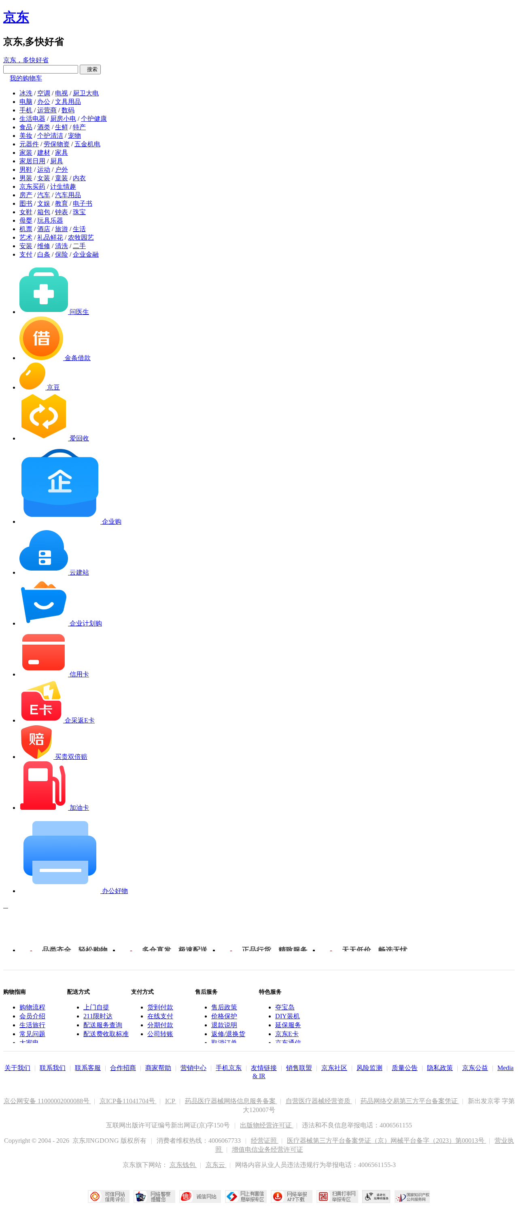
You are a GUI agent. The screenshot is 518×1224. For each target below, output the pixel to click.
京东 (16, 17)
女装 (43, 178)
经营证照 (264, 1140)
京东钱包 (183, 1164)
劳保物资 (57, 144)
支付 (25, 254)
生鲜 (61, 127)
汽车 (43, 195)
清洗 (61, 245)
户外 (61, 169)
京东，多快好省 (26, 60)
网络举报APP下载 (291, 1196)
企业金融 (86, 254)
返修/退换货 (228, 1033)
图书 (25, 203)
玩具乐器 (50, 220)
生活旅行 (32, 1025)
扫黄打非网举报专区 (337, 1196)
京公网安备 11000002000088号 (47, 1101)
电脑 (25, 101)
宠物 (74, 135)
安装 (25, 245)
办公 (43, 101)
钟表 (61, 212)
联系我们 (53, 1067)
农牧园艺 (81, 237)
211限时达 (98, 1016)
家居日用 (32, 161)
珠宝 (79, 212)
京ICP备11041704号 (128, 1101)
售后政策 (224, 1007)
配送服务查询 (102, 1025)
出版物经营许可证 (266, 1125)
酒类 (43, 127)
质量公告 (405, 1067)
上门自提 (96, 1007)
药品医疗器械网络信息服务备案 (231, 1101)
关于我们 (17, 1067)
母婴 (25, 220)
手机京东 (229, 1067)
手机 (25, 110)
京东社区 (334, 1067)
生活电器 (32, 118)
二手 (79, 245)
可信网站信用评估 (109, 1196)
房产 (25, 195)
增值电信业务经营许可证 (267, 1149)
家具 (61, 152)
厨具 (56, 161)
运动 (43, 169)
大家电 (29, 1042)
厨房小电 (63, 118)
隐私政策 (440, 1067)
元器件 (29, 144)
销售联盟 (299, 1067)
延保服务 (288, 1025)
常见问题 (32, 1033)
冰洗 (25, 93)
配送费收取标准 (106, 1033)
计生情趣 (63, 186)
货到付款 (160, 1007)
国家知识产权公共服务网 (412, 1196)
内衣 (79, 178)
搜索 (90, 69)
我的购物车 (26, 78)
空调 (43, 93)
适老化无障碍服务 (376, 1196)
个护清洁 (50, 135)
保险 (61, 254)
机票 (25, 228)
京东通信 (288, 1042)
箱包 (43, 212)
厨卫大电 (86, 93)
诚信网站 (200, 1196)
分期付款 (160, 1025)
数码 (68, 110)
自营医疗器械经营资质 (319, 1101)
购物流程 (32, 1007)
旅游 (61, 228)
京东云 (216, 1164)
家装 (25, 152)
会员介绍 (32, 1016)
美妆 (25, 135)
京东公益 (475, 1067)
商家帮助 (158, 1067)
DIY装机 (287, 1016)
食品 (25, 127)
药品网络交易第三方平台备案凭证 (410, 1101)
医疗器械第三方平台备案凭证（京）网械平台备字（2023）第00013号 (386, 1140)
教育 (61, 203)
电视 (61, 93)
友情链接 (264, 1067)
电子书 (82, 203)
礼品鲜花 (50, 237)
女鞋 (25, 212)
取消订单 (224, 1042)
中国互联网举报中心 (246, 1196)
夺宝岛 (285, 1007)
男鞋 (25, 169)
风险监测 (369, 1067)
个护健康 (94, 118)
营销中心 (193, 1067)
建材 (43, 152)
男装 (25, 178)
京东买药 (32, 186)
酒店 (43, 228)
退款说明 (224, 1025)
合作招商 (123, 1067)
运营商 (47, 110)
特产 (79, 127)
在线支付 (160, 1016)
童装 (61, 178)
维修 (43, 245)
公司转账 (160, 1033)
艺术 (25, 237)
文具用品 (68, 101)
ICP (170, 1101)
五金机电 (87, 144)
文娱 (43, 203)
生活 (79, 228)
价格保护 (224, 1016)
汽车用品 (68, 195)
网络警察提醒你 (154, 1196)
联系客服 (88, 1067)
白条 (43, 254)
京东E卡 (287, 1033)
